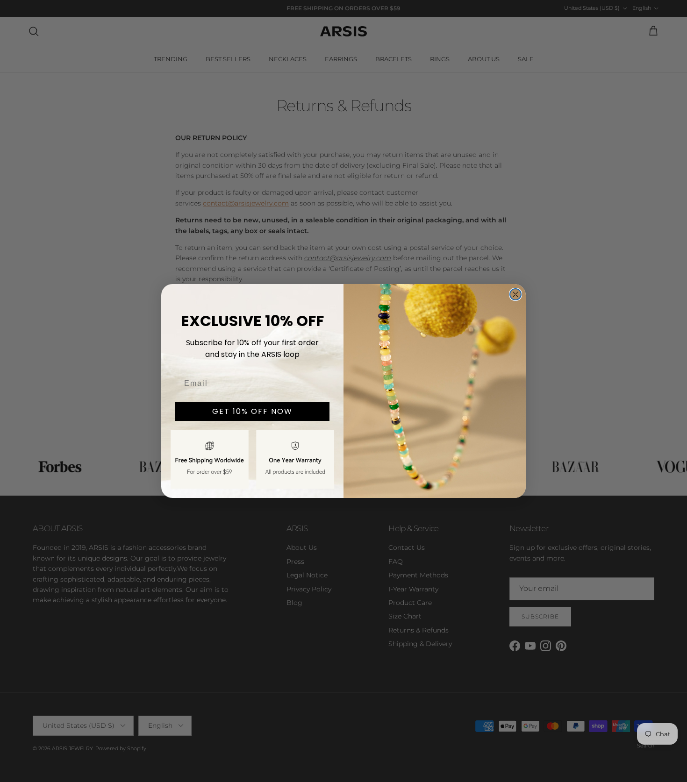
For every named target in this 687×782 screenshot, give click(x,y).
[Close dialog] (515, 294)
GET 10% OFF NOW (252, 411)
